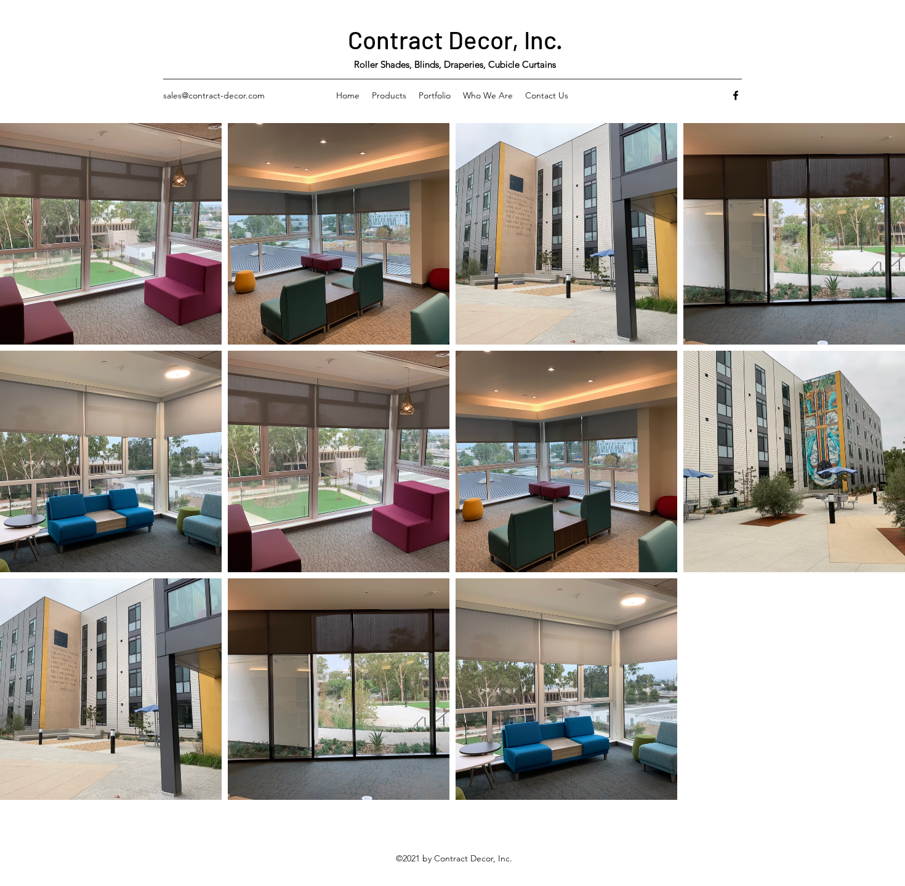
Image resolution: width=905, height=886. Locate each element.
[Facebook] (736, 95)
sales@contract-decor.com (214, 95)
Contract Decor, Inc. (455, 39)
